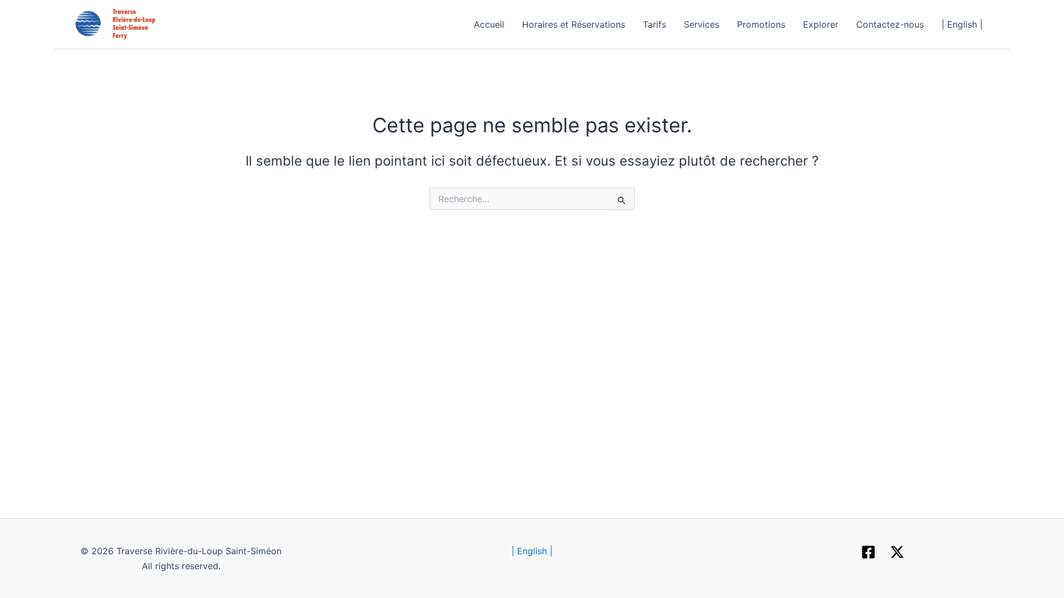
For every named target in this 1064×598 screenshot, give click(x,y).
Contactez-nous (890, 24)
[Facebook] (868, 552)
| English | (962, 24)
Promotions (761, 24)
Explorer (820, 24)
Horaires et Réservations (573, 24)
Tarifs (654, 24)
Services (701, 24)
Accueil (489, 24)
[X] (897, 552)
